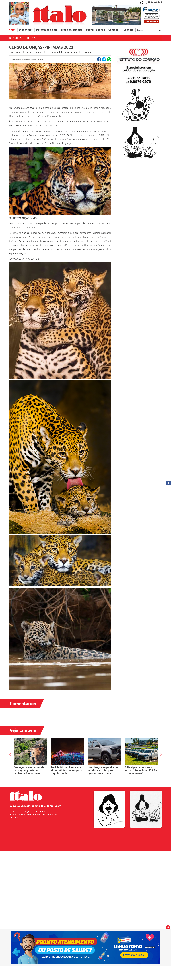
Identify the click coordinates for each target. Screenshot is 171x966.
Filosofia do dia (95, 29)
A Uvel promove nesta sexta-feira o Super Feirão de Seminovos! (30, 770)
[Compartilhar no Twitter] (104, 59)
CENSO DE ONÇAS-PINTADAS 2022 (41, 47)
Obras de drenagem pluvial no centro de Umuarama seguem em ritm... (102, 771)
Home (13, 29)
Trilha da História (71, 29)
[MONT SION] (127, 15)
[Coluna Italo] (19, 13)
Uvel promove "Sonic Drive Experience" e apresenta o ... (67, 770)
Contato (129, 29)
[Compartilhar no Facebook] (99, 59)
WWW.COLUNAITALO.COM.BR (24, 258)
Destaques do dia (46, 29)
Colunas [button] (113, 29)
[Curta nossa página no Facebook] (168, 483)
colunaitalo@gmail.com (46, 805)
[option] (127, 15)
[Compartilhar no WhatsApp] (109, 59)
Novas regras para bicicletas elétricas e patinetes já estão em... (139, 770)
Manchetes (26, 29)
